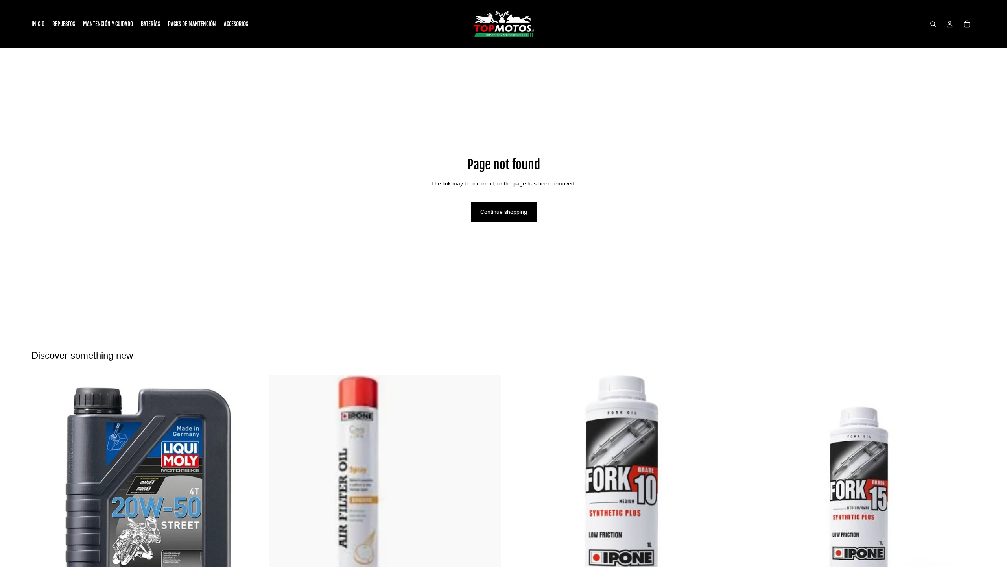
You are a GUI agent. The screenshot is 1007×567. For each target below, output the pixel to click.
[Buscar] (933, 24)
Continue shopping (503, 212)
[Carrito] (967, 24)
